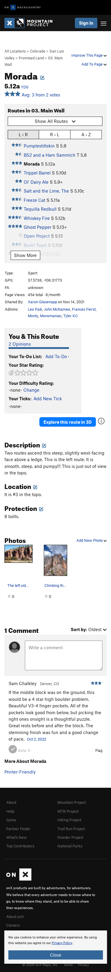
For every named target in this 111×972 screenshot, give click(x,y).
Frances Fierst (84, 309)
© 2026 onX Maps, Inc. (40, 965)
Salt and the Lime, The (46, 190)
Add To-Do (56, 356)
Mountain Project (71, 802)
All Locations (15, 51)
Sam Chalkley (22, 683)
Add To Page (92, 64)
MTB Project (67, 811)
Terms (68, 965)
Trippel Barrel (37, 172)
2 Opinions (20, 344)
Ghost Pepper (37, 227)
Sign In (86, 23)
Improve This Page (87, 55)
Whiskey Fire (37, 218)
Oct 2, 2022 (36, 739)
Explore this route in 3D (68, 422)
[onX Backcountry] (22, 7)
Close (55, 954)
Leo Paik (35, 309)
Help (10, 811)
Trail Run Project (71, 828)
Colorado (37, 51)
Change (31, 390)
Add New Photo (90, 540)
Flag (98, 750)
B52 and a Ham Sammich (49, 155)
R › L (54, 134)
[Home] (31, 23)
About (11, 802)
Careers (13, 925)
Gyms (11, 819)
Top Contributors (20, 846)
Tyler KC (70, 315)
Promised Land (31, 57)
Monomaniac (51, 315)
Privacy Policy (62, 943)
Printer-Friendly (20, 771)
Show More (25, 255)
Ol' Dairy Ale (36, 182)
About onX (15, 916)
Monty (33, 315)
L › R (23, 134)
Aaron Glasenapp (42, 301)
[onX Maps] (18, 879)
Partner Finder (18, 828)
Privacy (83, 965)
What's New (16, 837)
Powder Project (70, 837)
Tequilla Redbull (40, 209)
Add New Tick (47, 398)
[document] (55, 947)
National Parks (69, 846)
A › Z (86, 134)
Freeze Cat (34, 200)
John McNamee (57, 309)
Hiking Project (69, 819)
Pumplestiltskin (39, 145)
